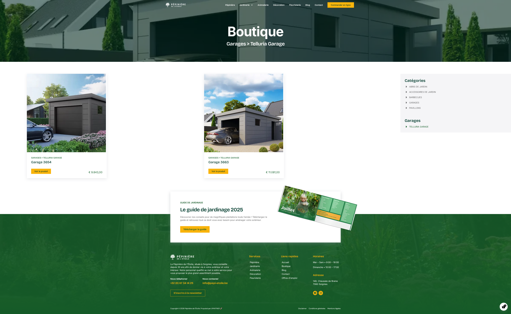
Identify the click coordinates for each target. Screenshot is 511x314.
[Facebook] (315, 293)
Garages (236, 44)
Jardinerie (245, 5)
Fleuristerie (295, 5)
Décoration (279, 5)
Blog (307, 5)
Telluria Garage (52, 157)
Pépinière (230, 5)
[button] (187, 293)
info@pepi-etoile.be (215, 283)
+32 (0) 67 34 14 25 (181, 283)
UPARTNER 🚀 (216, 308)
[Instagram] (321, 293)
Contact (319, 5)
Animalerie (263, 5)
